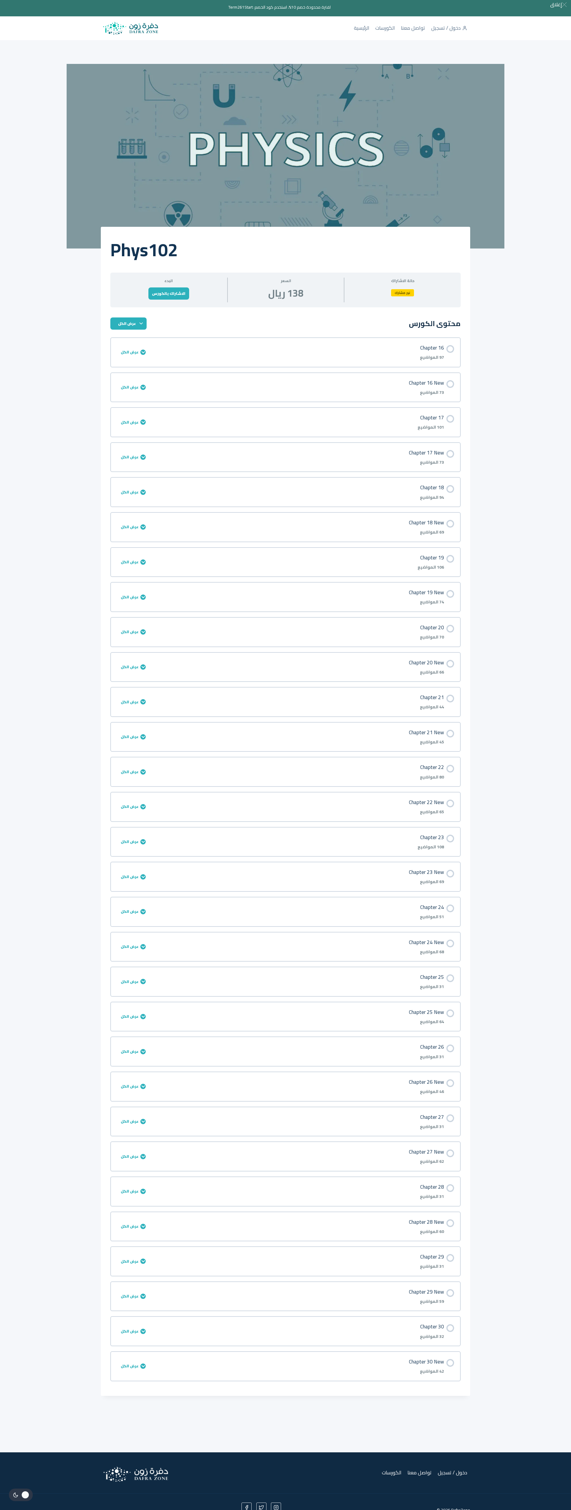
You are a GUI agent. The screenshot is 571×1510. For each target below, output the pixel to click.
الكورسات (385, 28)
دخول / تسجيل (446, 28)
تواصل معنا (413, 28)
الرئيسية (361, 28)
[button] (558, 4)
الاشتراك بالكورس (168, 293)
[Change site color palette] (21, 1495)
